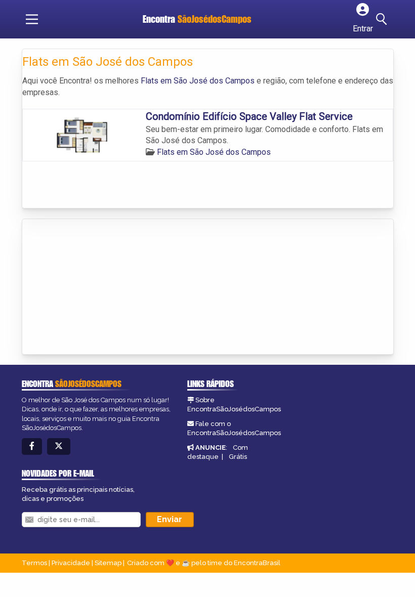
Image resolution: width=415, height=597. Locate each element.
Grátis (238, 456)
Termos (34, 563)
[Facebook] (32, 446)
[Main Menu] (32, 19)
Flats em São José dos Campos (198, 81)
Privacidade (71, 563)
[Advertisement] (98, 287)
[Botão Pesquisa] (383, 19)
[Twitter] (58, 446)
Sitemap (108, 563)
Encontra (197, 19)
